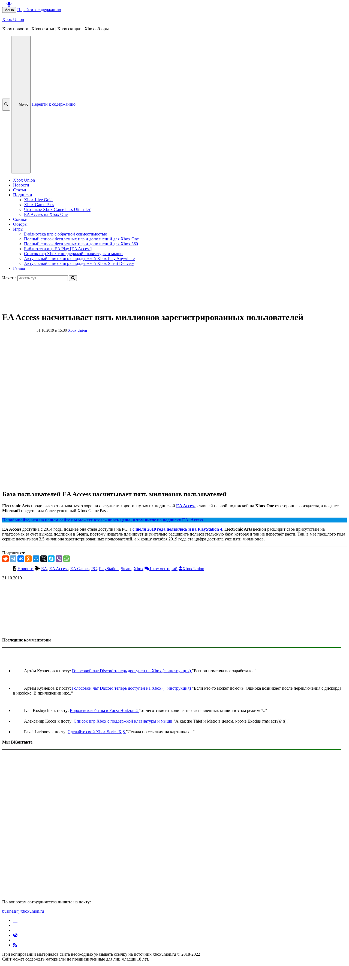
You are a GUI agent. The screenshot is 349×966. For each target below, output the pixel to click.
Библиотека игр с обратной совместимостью (65, 234)
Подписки (22, 194)
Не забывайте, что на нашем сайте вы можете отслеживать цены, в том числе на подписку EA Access (102, 520)
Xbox (138, 568)
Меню (9, 10)
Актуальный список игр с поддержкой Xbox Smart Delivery (79, 263)
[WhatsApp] (66, 558)
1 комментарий (163, 568)
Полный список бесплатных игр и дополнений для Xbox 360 (81, 244)
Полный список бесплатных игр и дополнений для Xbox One (81, 239)
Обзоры (20, 224)
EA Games (79, 568)
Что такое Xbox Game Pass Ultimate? (57, 209)
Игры (18, 229)
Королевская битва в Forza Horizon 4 (104, 710)
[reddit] (5, 558)
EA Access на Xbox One (46, 214)
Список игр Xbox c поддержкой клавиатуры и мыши (73, 253)
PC (94, 568)
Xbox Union (13, 19)
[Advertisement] (165, 293)
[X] (43, 558)
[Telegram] (13, 558)
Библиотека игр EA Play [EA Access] (58, 248)
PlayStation (109, 568)
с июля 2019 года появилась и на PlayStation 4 (177, 529)
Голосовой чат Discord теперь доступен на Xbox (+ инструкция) (132, 670)
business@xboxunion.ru (23, 911)
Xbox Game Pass (39, 204)
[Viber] (59, 558)
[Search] (73, 278)
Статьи (19, 190)
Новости (21, 185)
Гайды (19, 268)
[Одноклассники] (28, 558)
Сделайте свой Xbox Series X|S (97, 731)
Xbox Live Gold (38, 199)
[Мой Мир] (36, 558)
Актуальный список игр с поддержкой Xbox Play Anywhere (79, 258)
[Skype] (51, 558)
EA (44, 568)
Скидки (20, 219)
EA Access (185, 505)
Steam (126, 568)
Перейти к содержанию (39, 9)
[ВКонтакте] (20, 558)
